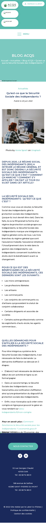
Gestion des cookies (23, 514)
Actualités (15, 60)
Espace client (34, 4)
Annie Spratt (21, 150)
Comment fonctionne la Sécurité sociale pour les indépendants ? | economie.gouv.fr (20, 425)
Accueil (4, 60)
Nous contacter (23, 446)
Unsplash (35, 150)
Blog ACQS (27, 60)
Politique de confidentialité (22, 510)
